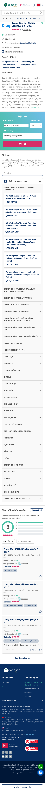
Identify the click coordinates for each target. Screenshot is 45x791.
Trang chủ (5, 18)
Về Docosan (7, 678)
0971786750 (29, 734)
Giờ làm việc (35, 120)
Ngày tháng (8, 120)
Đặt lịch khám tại (10, 564)
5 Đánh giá (27, 30)
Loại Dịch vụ (8, 131)
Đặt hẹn (22, 144)
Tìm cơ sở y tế (31, 678)
